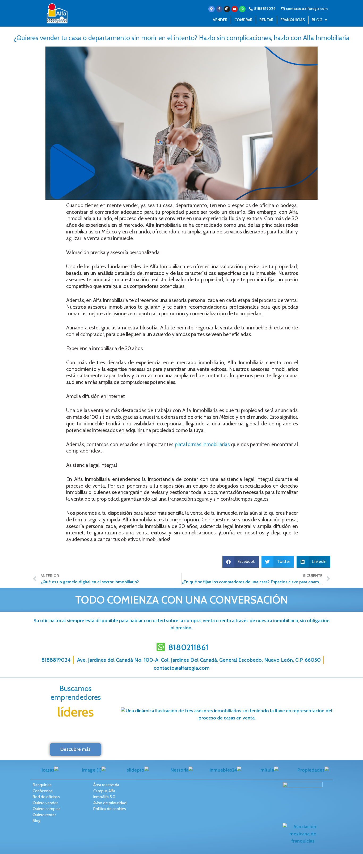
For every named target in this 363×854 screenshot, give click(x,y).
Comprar (243, 20)
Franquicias (292, 20)
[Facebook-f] (219, 9)
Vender (220, 20)
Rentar (266, 20)
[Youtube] (234, 9)
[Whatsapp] (242, 9)
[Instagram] (227, 9)
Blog (317, 20)
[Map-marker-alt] (211, 9)
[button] (240, 562)
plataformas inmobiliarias (202, 444)
